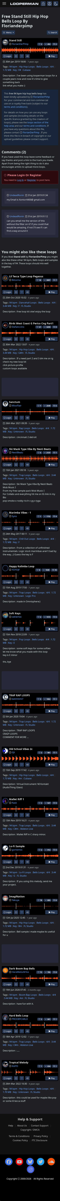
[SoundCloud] (51, 1162)
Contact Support (39, 1125)
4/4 (52, 66)
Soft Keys (15, 613)
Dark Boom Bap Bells (22, 968)
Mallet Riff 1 (16, 799)
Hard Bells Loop (18, 1015)
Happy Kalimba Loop (21, 566)
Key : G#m (18, 352)
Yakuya (15, 900)
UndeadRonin (16, 195)
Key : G (11, 875)
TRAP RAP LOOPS (19, 695)
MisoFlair (16, 405)
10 (56, 570)
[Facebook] (9, 1162)
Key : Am (17, 778)
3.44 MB (7, 305)
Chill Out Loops (27, 538)
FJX (13, 752)
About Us (22, 1125)
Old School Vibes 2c (21, 749)
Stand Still (15, 40)
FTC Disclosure (39, 1140)
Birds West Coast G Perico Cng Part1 (31, 323)
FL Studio (26, 305)
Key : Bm (17, 926)
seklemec (17, 616)
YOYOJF (16, 569)
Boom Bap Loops (28, 994)
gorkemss (17, 849)
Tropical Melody (18, 1062)
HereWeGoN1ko (20, 972)
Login (8, 56)
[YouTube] (19, 1162)
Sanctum (14, 402)
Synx (14, 516)
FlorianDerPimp (20, 43)
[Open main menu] (4, 4)
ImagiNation (17, 896)
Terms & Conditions (19, 1136)
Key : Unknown (16, 431)
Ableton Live (26, 828)
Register (31, 180)
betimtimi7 (17, 698)
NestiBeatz (17, 452)
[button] (55, 3)
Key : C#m (13, 828)
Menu (9, 32)
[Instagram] (30, 1169)
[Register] (49, 3)
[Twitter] (41, 1162)
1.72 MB (7, 70)
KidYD (15, 1066)
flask (14, 802)
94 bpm (13, 66)
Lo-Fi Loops (25, 872)
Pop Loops (24, 639)
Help (10, 1125)
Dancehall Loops (28, 302)
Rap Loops (24, 428)
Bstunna (16, 279)
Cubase (27, 70)
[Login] (43, 3)
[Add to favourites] (22, 56)
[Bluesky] (30, 1162)
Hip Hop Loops (27, 66)
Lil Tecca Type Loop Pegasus (26, 276)
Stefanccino (18, 326)
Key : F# (17, 70)
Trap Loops (25, 475)
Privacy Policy (41, 1136)
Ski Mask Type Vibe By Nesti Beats (30, 449)
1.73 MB (7, 778)
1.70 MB (7, 1092)
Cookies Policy (20, 1140)
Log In (20, 180)
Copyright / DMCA (30, 1129)
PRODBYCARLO (20, 1019)
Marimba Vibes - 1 (20, 512)
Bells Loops (42, 66)
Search (54, 32)
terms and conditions (15, 106)
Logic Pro (31, 595)
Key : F (16, 305)
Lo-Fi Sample (17, 846)
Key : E (11, 642)
